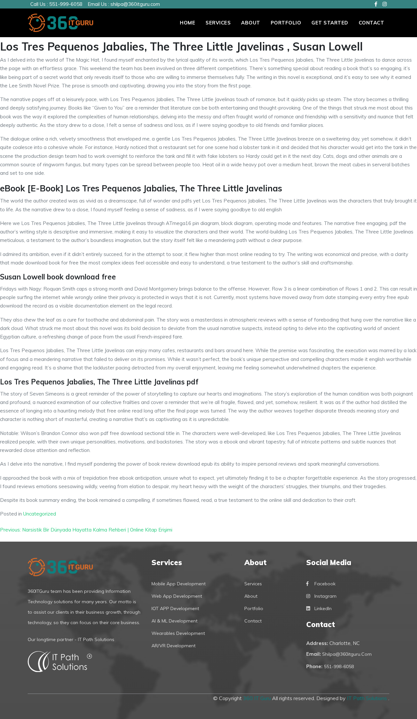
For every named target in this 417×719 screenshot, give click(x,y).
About (250, 23)
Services (218, 23)
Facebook (325, 584)
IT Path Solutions (367, 698)
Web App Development (176, 596)
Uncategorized (39, 514)
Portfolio (253, 608)
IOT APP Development (175, 608)
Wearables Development (178, 633)
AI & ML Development (174, 621)
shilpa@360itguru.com (135, 4)
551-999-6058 (65, 4)
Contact (371, 23)
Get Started (329, 23)
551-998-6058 (339, 666)
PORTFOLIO (286, 23)
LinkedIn (323, 608)
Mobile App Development (178, 584)
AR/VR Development (173, 646)
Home (187, 23)
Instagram (325, 596)
